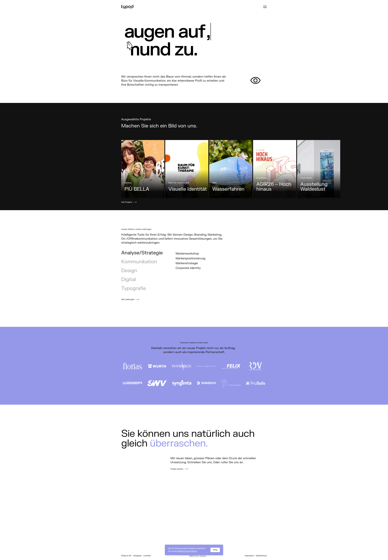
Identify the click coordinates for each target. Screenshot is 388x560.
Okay (215, 550)
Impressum (249, 556)
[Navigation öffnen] (265, 7)
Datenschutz (261, 556)
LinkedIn (147, 556)
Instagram (137, 556)
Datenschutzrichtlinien (187, 551)
